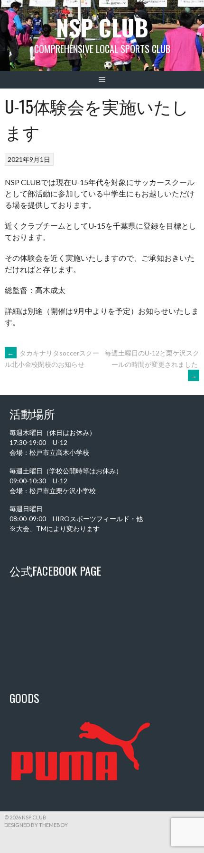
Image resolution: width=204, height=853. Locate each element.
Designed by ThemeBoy (36, 825)
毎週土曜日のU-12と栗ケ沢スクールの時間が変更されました (152, 364)
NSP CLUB (102, 27)
